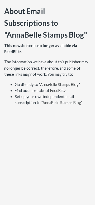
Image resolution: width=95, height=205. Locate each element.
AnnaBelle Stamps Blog (59, 84)
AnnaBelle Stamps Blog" (62, 102)
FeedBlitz (58, 90)
